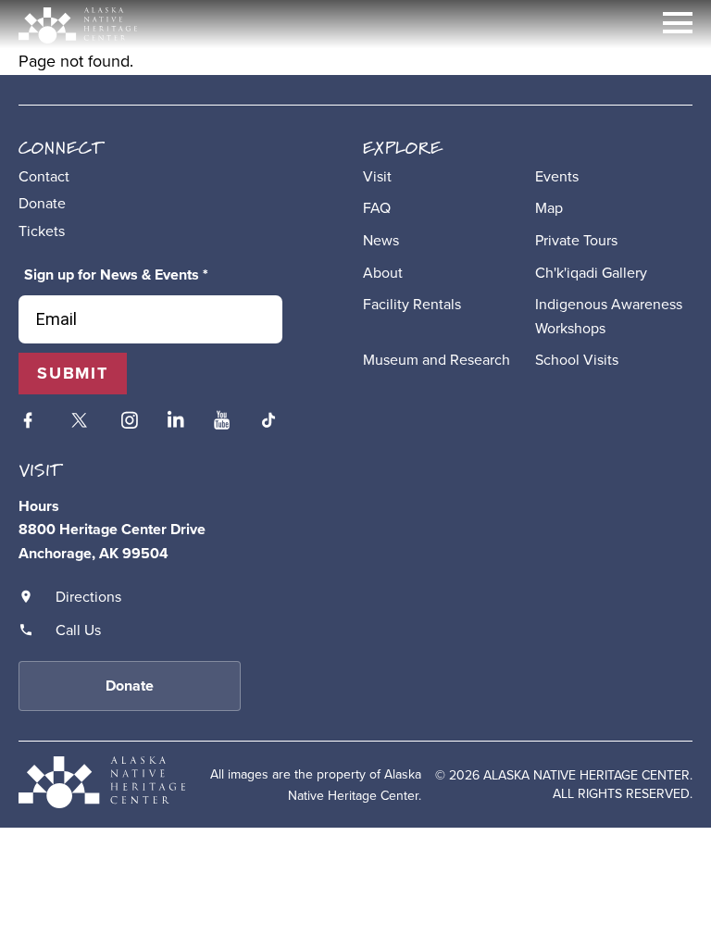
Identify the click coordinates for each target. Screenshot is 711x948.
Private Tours (576, 240)
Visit (377, 176)
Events (557, 176)
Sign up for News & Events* (116, 274)
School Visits (576, 359)
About (383, 272)
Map (549, 207)
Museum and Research (436, 359)
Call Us (78, 629)
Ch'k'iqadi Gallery (591, 272)
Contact (44, 176)
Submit (72, 373)
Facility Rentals (412, 303)
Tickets (42, 230)
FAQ (377, 207)
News (381, 240)
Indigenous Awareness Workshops (608, 315)
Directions (88, 596)
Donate (42, 203)
